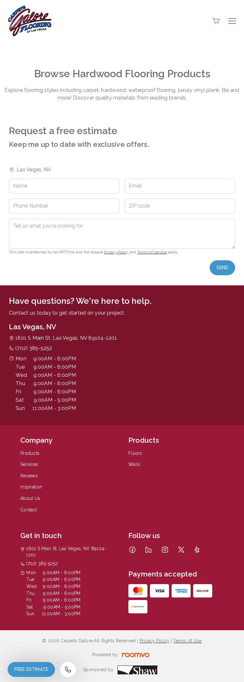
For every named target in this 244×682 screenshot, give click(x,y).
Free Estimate (31, 669)
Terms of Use (187, 640)
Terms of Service (152, 252)
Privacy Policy (116, 252)
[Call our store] (68, 669)
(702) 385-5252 (33, 348)
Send (222, 267)
